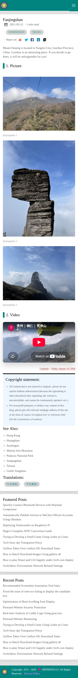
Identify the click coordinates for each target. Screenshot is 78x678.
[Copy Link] (45, 40)
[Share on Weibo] (20, 40)
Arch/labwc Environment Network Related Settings (33, 565)
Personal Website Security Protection (24, 607)
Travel (36, 32)
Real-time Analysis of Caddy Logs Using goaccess (32, 613)
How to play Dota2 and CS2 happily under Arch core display (38, 560)
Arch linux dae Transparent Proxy (22, 542)
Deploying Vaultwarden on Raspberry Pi (26, 525)
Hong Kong (13, 435)
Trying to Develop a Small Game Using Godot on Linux (35, 536)
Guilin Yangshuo (16, 471)
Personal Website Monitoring (20, 619)
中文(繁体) (31, 484)
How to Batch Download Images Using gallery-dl (32, 554)
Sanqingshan (14, 460)
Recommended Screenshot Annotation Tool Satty (31, 585)
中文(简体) (12, 484)
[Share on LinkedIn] (38, 40)
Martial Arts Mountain (20, 450)
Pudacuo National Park (20, 455)
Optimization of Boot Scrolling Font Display (29, 601)
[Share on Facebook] (32, 40)
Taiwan (11, 466)
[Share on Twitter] (26, 40)
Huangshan (13, 440)
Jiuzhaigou (13, 445)
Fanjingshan (16, 32)
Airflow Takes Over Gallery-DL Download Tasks (31, 548)
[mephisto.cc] (34, 5)
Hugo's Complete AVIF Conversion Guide (27, 531)
